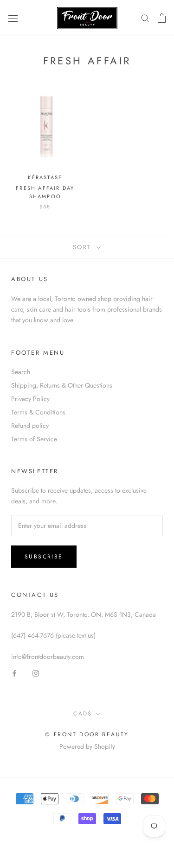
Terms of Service (34, 439)
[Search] (145, 18)
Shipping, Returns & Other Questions (61, 385)
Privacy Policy (30, 398)
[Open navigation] (13, 18)
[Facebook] (14, 672)
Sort (84, 247)
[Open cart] (162, 18)
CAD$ (82, 713)
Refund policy (30, 425)
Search (20, 371)
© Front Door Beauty (87, 734)
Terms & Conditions (38, 412)
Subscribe (44, 556)
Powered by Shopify (87, 746)
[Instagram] (35, 672)
